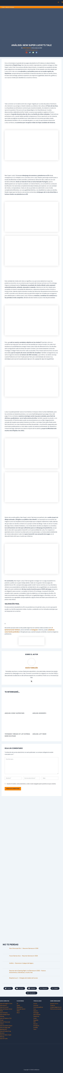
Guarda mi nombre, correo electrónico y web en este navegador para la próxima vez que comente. (31, 783)
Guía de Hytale (4, 1038)
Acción (35, 1003)
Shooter (35, 1024)
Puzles (35, 1018)
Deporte (35, 1011)
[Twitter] (30, 52)
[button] (62, 2)
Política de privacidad (55, 1009)
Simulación (36, 1025)
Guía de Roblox (4, 1012)
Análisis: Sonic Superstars (14, 713)
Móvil (18, 1012)
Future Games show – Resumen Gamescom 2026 (23, 956)
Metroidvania (36, 1014)
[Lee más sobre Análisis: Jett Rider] (45, 724)
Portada (3, 7)
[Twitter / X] (31, 681)
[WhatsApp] (33, 52)
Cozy (37, 50)
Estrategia (36, 1012)
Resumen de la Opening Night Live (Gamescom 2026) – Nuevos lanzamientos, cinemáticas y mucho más (27, 971)
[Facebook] (36, 52)
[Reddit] (26, 52)
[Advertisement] (31, 91)
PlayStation (20, 1007)
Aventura (35, 1005)
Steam (18, 1005)
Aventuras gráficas (38, 1007)
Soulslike (35, 1027)
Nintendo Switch (21, 1009)
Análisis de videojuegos (9, 7)
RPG (34, 1022)
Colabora (52, 1005)
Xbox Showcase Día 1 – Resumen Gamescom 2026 (23, 948)
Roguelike (35, 1020)
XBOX (18, 1011)
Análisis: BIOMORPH (39, 713)
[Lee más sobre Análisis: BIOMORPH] (45, 703)
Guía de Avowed (4, 1007)
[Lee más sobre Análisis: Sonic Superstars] (18, 703)
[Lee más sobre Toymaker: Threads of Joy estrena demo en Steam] (18, 724)
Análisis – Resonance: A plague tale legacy (21, 963)
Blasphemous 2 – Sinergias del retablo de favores (23, 978)
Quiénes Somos (54, 1003)
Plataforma (36, 1016)
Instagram (34, 630)
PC (17, 1003)
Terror (34, 1029)
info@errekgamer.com (56, 1007)
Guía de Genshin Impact (6, 1025)
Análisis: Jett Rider (39, 734)
